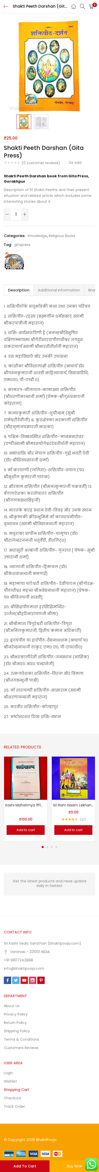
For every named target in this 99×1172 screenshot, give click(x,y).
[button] (91, 6)
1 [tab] (43, 847)
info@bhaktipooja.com (24, 968)
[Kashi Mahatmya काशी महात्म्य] (25, 777)
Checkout (12, 1098)
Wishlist (10, 1081)
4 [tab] (56, 847)
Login (8, 1072)
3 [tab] (52, 847)
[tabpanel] (26, 798)
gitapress (22, 244)
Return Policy (15, 1022)
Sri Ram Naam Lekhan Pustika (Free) (73, 805)
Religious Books (62, 235)
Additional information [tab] (59, 290)
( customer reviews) (41, 163)
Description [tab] (18, 290)
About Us (12, 1005)
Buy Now (74, 1166)
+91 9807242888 (18, 960)
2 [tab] (47, 847)
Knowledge (37, 235)
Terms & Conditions (21, 1039)
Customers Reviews (21, 1047)
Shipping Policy (17, 1031)
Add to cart (24, 1166)
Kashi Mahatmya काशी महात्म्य (25, 805)
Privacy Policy (16, 1014)
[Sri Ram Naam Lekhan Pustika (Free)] (73, 777)
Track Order (14, 1106)
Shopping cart (16, 1089)
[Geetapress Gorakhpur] (14, 260)
